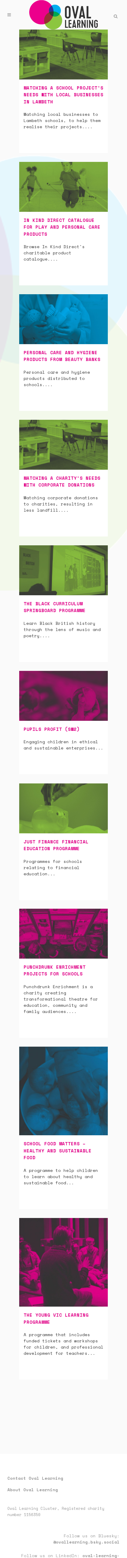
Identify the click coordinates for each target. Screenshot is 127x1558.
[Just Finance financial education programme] (63, 808)
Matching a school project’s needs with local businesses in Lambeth (63, 94)
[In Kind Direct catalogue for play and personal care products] (63, 187)
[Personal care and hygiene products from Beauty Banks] (63, 319)
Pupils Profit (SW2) (52, 729)
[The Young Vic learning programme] (63, 1262)
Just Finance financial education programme (56, 845)
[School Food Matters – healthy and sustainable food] (63, 1091)
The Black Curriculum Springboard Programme (55, 607)
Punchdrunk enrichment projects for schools (55, 970)
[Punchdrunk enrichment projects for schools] (63, 934)
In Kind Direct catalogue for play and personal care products (62, 227)
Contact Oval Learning (35, 1478)
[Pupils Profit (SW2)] (63, 696)
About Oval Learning (32, 1490)
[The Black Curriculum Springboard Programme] (63, 570)
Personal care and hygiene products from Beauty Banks (62, 356)
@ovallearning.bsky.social (86, 1542)
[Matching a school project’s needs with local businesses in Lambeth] (63, 54)
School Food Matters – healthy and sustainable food (58, 1150)
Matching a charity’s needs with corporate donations (62, 481)
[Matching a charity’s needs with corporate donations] (63, 445)
